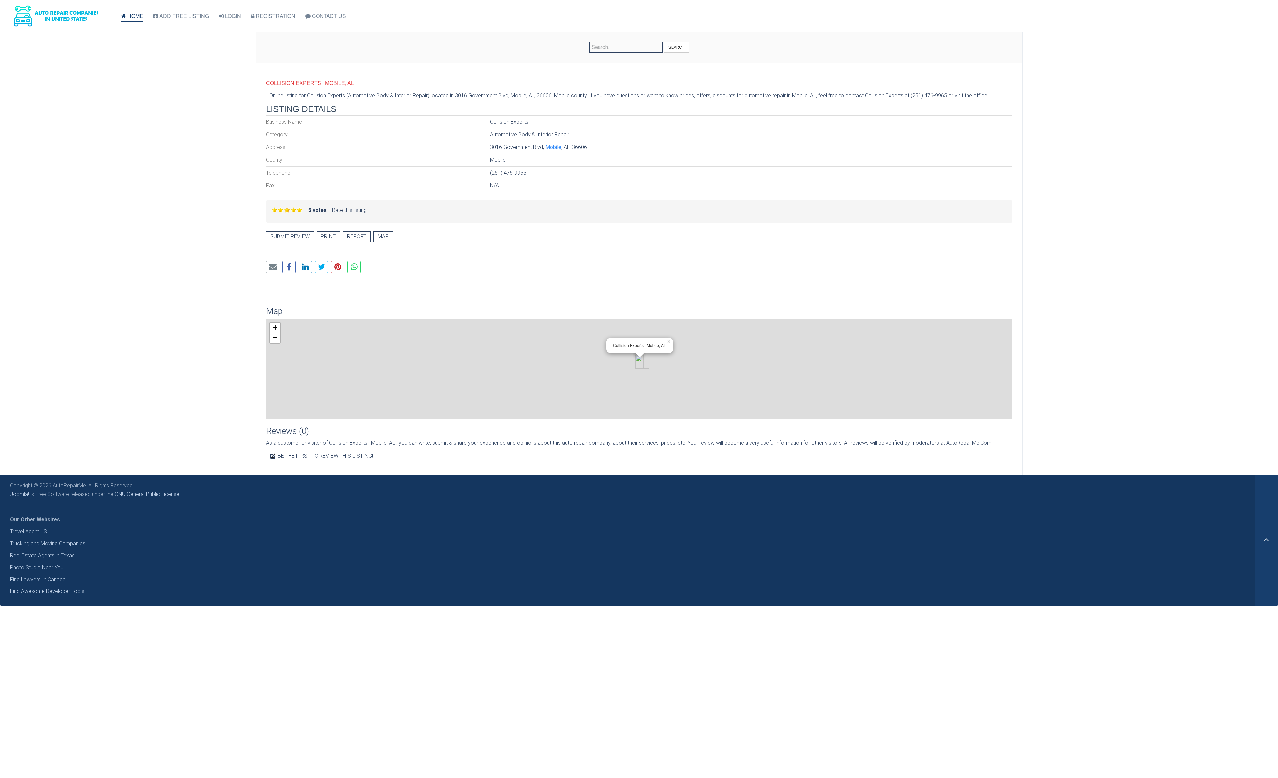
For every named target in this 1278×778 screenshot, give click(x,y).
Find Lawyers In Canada (38, 579)
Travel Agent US (28, 531)
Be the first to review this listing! (324, 456)
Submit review (290, 236)
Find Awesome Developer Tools (47, 591)
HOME (134, 16)
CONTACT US (328, 16)
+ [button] (275, 327)
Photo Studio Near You (36, 567)
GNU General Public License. (147, 494)
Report (356, 236)
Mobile (553, 147)
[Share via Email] (272, 267)
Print (328, 236)
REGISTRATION (274, 16)
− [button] (275, 338)
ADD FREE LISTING (183, 16)
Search (676, 47)
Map (383, 236)
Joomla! (19, 494)
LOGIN (232, 16)
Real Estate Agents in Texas (42, 555)
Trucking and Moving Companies (47, 543)
